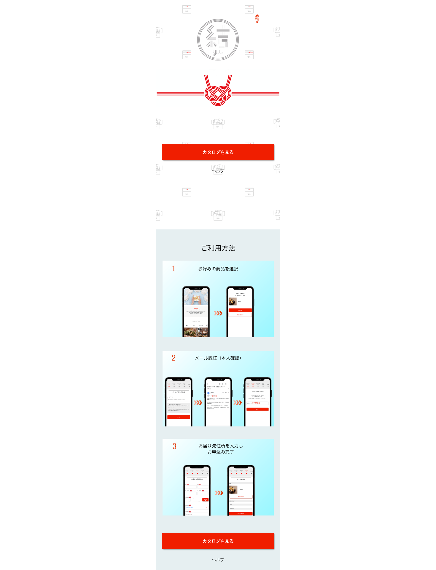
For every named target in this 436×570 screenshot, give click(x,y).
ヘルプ (218, 170)
